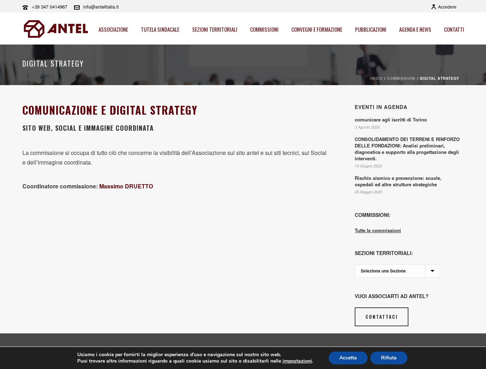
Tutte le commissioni (378, 230)
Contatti (454, 29)
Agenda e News (415, 29)
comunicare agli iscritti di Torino (391, 119)
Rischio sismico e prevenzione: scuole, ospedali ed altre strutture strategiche (398, 181)
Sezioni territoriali (214, 29)
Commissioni (264, 29)
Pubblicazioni (370, 29)
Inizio (376, 78)
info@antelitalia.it (101, 6)
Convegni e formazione (316, 29)
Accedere (447, 7)
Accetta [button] (348, 357)
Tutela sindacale (160, 29)
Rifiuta (389, 357)
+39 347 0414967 (49, 6)
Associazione (113, 29)
